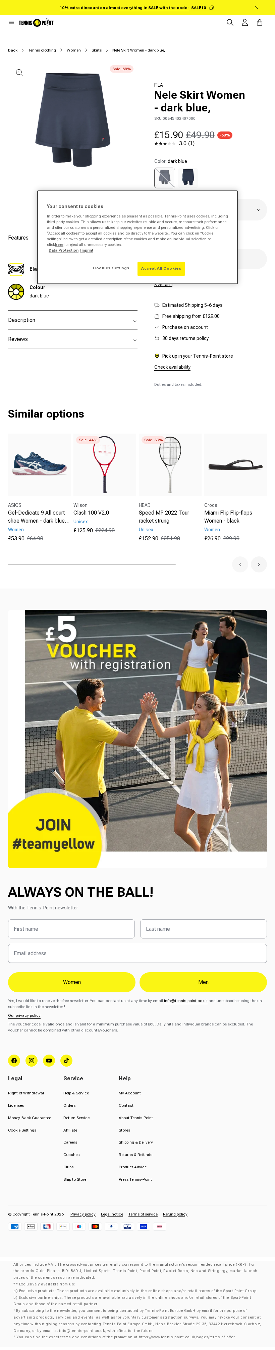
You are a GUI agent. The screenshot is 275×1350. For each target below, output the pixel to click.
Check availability (172, 367)
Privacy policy (83, 1214)
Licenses (16, 1105)
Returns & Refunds (135, 1154)
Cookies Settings (111, 268)
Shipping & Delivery (136, 1142)
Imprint (86, 250)
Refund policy (175, 1214)
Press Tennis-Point (135, 1179)
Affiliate (70, 1130)
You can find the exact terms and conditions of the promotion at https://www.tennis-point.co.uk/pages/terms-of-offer (125, 1337)
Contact (126, 1105)
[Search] (230, 22)
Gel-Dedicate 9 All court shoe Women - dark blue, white (37, 517)
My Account (130, 1093)
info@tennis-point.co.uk (186, 1000)
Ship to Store (74, 1179)
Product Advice (133, 1167)
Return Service (76, 1117)
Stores (124, 1130)
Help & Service (76, 1093)
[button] (11, 22)
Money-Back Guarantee (29, 1117)
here (59, 245)
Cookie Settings (22, 1130)
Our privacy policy (24, 1015)
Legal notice (112, 1214)
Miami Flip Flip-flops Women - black (228, 517)
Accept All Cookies (161, 268)
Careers (70, 1142)
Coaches (71, 1154)
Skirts (97, 50)
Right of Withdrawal (26, 1093)
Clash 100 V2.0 (91, 513)
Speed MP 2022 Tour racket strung (164, 517)
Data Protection (63, 250)
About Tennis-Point (136, 1117)
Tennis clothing (42, 50)
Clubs (68, 1167)
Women (74, 50)
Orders (69, 1105)
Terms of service (143, 1214)
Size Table (163, 284)
